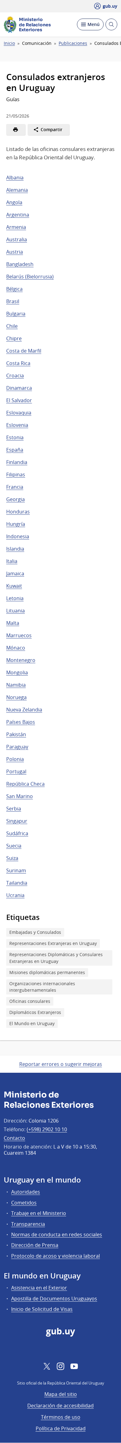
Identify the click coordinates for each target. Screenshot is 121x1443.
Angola (14, 202)
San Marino (19, 796)
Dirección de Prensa (34, 1245)
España (14, 449)
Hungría (15, 524)
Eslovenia (17, 425)
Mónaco (15, 647)
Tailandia (16, 882)
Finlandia (16, 462)
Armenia (16, 227)
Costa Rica (18, 363)
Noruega (16, 697)
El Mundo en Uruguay (32, 1023)
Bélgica (14, 289)
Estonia (15, 437)
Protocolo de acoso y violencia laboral (55, 1255)
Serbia (13, 808)
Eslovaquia (18, 412)
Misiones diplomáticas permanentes (47, 972)
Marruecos (19, 635)
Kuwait (14, 585)
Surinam (16, 870)
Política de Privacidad (61, 1428)
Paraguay (17, 746)
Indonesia (17, 536)
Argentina (17, 214)
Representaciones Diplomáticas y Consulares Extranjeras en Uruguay (56, 957)
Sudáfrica (17, 833)
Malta (12, 623)
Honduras (18, 511)
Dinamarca (19, 387)
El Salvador (19, 400)
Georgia (15, 499)
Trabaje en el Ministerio (38, 1213)
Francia (14, 486)
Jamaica (15, 573)
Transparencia (28, 1224)
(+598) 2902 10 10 (47, 1129)
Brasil (12, 301)
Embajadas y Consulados (35, 932)
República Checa (25, 783)
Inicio (9, 43)
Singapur (16, 821)
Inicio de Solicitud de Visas (42, 1309)
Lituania (15, 610)
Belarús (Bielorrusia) (30, 276)
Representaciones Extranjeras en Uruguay (53, 943)
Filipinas (15, 474)
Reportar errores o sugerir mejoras (60, 1064)
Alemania (17, 190)
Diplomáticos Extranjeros (35, 1012)
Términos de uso (60, 1417)
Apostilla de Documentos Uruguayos (54, 1298)
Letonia (15, 598)
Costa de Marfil (23, 350)
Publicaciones (73, 43)
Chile (12, 326)
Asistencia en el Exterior (39, 1287)
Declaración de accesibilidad (60, 1405)
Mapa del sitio (60, 1394)
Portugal (16, 771)
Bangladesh (20, 264)
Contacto (14, 1138)
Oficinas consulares (29, 1001)
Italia (11, 561)
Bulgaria (15, 313)
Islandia (15, 548)
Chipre (14, 338)
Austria (14, 251)
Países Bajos (20, 722)
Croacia (15, 375)
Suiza (12, 858)
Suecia (13, 845)
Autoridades (25, 1191)
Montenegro (20, 660)
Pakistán (16, 734)
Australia (16, 239)
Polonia (15, 759)
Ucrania (15, 895)
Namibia (16, 684)
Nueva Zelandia (24, 709)
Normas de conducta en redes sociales (56, 1234)
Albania (15, 177)
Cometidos (24, 1202)
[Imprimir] (15, 129)
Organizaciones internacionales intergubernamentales (42, 987)
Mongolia (17, 672)
